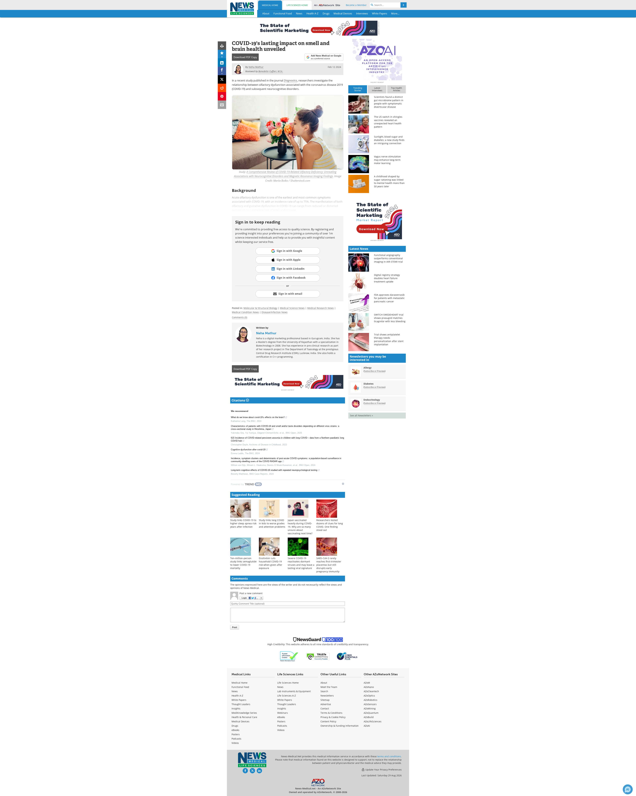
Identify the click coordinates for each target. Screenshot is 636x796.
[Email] (222, 104)
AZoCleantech (371, 691)
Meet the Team (328, 687)
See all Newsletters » (361, 415)
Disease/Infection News (275, 312)
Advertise (325, 704)
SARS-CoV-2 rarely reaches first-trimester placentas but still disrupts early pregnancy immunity (328, 565)
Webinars (282, 712)
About (323, 682)
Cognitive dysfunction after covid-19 (248, 449)
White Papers (239, 699)
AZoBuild (369, 717)
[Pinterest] (222, 96)
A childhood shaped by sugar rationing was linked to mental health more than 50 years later (389, 181)
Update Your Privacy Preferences (383, 769)
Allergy (367, 367)
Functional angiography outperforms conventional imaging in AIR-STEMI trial (388, 258)
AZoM (367, 682)
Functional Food (240, 687)
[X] (222, 79)
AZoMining (370, 708)
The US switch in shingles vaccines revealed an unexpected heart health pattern (388, 121)
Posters (236, 734)
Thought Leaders (241, 704)
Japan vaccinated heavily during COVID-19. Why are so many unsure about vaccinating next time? (300, 527)
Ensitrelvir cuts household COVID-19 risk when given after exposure (270, 563)
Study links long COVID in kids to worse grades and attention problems (272, 523)
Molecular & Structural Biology (260, 308)
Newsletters (327, 695)
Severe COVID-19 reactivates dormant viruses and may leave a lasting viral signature (301, 563)
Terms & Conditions (331, 712)
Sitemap (325, 699)
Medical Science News (292, 308)
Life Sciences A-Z (286, 695)
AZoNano (369, 687)
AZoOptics (369, 695)
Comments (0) (239, 317)
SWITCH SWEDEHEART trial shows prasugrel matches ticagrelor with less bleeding (389, 318)
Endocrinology (372, 399)
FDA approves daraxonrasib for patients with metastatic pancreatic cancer (389, 298)
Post (234, 627)
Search (324, 691)
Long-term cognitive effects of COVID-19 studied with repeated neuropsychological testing (274, 470)
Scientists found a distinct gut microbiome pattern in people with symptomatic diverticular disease (388, 101)
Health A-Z (237, 695)
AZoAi (367, 725)
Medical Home (270, 5)
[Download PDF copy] (222, 45)
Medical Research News (320, 308)
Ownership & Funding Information (339, 725)
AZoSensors (370, 704)
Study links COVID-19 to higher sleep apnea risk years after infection (243, 523)
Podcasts (236, 738)
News (235, 691)
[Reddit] (222, 88)
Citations (239, 400)
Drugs (235, 725)
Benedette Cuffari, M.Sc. (270, 71)
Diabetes (368, 383)
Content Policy (328, 721)
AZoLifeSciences (372, 721)
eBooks (235, 730)
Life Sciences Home (297, 5)
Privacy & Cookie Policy (332, 717)
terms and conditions (389, 756)
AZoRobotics (370, 699)
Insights (236, 708)
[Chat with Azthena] (628, 789)
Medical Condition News (245, 312)
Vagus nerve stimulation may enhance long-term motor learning (387, 160)
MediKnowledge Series (244, 712)
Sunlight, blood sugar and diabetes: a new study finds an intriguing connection (389, 140)
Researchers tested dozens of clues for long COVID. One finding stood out (329, 525)
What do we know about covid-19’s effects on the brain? (258, 417)
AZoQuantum (371, 712)
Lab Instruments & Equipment (294, 691)
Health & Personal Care (244, 717)
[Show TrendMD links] (343, 483)
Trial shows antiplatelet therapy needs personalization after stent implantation (388, 339)
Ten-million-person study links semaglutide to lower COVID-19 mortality (243, 563)
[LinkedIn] (222, 62)
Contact (324, 708)
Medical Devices (240, 721)
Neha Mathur (266, 333)
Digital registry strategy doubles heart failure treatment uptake (387, 278)
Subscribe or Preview (374, 371)
